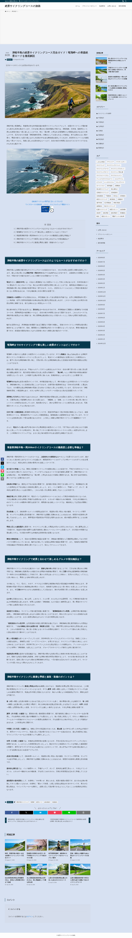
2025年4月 (101, 326)
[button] (12, 812)
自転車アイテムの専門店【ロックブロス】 (47, 201)
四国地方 (101, 135)
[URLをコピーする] (83, 812)
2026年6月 (101, 266)
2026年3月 (101, 279)
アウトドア (110, 162)
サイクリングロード (103, 172)
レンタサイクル (109, 182)
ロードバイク (101, 185)
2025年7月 (101, 313)
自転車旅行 (47, 802)
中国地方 (101, 118)
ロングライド (120, 182)
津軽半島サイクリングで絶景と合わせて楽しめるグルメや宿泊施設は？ (42, 239)
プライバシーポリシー (105, 234)
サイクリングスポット (117, 168)
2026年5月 (101, 270)
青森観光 (54, 802)
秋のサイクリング (109, 206)
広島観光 (122, 196)
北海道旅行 (114, 192)
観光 (98, 216)
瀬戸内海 (99, 202)
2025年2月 (101, 335)
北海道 (100, 131)
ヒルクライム (119, 179)
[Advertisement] (66, 27)
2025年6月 (101, 317)
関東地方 (101, 148)
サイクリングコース (103, 168)
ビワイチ (99, 182)
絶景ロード (39, 802)
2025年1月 (101, 339)
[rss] (123, 1)
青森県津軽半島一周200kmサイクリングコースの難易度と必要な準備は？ (43, 235)
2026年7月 (101, 262)
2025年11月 (101, 296)
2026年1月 (101, 287)
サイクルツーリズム (103, 175)
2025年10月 (102, 300)
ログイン (29, 916)
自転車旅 (105, 213)
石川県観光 (107, 202)
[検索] (125, 1)
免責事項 (101, 238)
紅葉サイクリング (102, 209)
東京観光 (112, 199)
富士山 (116, 196)
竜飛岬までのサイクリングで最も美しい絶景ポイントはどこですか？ (42, 232)
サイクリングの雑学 (104, 113)
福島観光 (99, 206)
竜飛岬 (32, 802)
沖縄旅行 (120, 199)
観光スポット (106, 216)
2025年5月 (101, 322)
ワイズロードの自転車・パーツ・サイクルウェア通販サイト (47, 204)
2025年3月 (101, 330)
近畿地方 (101, 143)
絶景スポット (114, 209)
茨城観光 (122, 213)
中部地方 (101, 122)
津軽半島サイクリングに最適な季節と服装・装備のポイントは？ (40, 242)
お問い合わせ (102, 230)
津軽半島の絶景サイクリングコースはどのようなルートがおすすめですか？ (44, 228)
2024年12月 (102, 343)
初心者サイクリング (103, 189)
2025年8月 (101, 309)
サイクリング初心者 (117, 172)
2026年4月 (101, 275)
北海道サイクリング (103, 192)
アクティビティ (121, 162)
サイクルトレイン (116, 175)
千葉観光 (108, 196)
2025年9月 (101, 305)
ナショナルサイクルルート (105, 179)
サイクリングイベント (113, 165)
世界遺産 (109, 185)
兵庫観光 (117, 185)
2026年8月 (101, 257)
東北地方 (9, 59)
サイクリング (101, 165)
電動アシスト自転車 (118, 216)
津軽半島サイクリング (22, 802)
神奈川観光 (117, 202)
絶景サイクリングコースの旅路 (23, 6)
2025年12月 (102, 292)
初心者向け (114, 189)
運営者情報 (101, 243)
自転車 (99, 213)
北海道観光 (100, 196)
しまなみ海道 (101, 162)
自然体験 (123, 209)
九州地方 (101, 126)
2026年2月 (101, 283)
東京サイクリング (102, 199)
